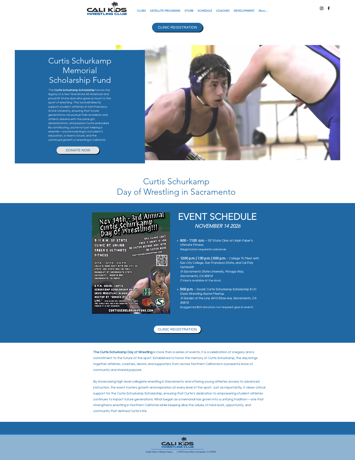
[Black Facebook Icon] (328, 8)
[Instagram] (321, 8)
